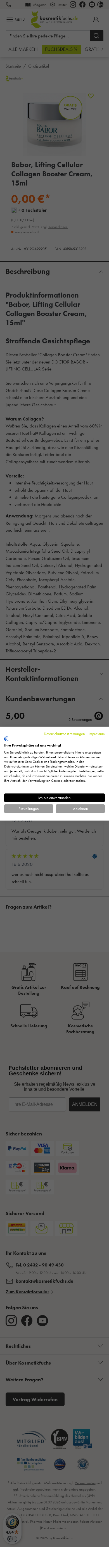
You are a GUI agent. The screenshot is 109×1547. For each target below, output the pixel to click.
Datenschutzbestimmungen (64, 733)
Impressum (97, 733)
